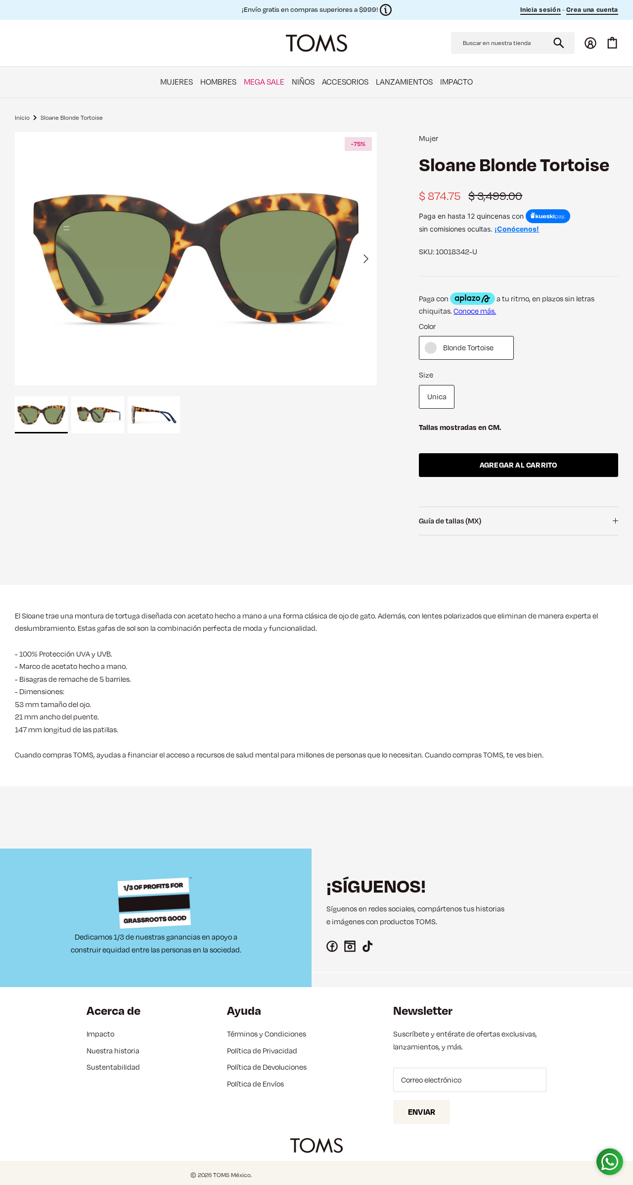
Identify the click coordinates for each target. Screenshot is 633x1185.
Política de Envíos (255, 1084)
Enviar (421, 1111)
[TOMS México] (316, 43)
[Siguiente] (366, 259)
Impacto (100, 1034)
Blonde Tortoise (468, 347)
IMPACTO (456, 81)
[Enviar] (559, 43)
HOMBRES (218, 81)
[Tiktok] (367, 946)
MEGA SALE (264, 81)
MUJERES (176, 81)
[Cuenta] (590, 43)
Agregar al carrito (519, 465)
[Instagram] (350, 946)
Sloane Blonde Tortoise (72, 117)
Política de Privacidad (262, 1050)
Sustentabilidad (113, 1067)
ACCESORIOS (345, 81)
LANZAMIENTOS (404, 81)
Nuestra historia (113, 1050)
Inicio (22, 117)
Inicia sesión (540, 9)
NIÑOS (303, 81)
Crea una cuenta (592, 9)
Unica (437, 396)
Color (427, 326)
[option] (196, 258)
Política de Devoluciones (267, 1067)
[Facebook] (332, 946)
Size (426, 375)
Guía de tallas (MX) (450, 521)
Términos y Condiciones (266, 1034)
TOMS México (232, 1175)
